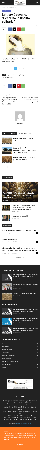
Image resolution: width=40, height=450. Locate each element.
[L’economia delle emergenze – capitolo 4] (7, 286)
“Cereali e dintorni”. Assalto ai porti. (24, 293)
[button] (3, 2)
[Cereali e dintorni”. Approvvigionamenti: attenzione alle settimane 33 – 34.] (7, 150)
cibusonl (5, 25)
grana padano (26, 75)
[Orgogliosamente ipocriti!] (6, 218)
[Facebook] (10, 29)
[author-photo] (20, 121)
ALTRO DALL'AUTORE (25, 133)
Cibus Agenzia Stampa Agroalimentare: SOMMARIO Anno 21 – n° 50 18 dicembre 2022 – (11, 101)
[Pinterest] (19, 29)
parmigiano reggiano (8, 77)
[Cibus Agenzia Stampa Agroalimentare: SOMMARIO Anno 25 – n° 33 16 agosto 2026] (7, 321)
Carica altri (19, 257)
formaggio (18, 75)
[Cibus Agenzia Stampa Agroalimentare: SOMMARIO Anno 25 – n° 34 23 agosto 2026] (7, 277)
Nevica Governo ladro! (10, 239)
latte (34, 75)
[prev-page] (3, 167)
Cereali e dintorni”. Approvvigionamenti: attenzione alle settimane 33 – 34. (24, 150)
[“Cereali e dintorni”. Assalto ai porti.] (7, 140)
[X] (14, 29)
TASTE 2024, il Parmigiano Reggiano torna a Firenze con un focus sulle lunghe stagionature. (20, 195)
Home (3, 7)
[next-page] (6, 167)
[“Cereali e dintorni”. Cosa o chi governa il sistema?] (7, 159)
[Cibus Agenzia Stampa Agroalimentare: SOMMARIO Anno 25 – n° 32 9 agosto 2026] (7, 330)
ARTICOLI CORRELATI (9, 133)
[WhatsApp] (23, 29)
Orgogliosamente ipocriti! (20, 216)
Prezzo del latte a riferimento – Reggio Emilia (19, 230)
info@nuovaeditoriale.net (23, 423)
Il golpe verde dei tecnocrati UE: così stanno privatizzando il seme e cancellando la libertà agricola (23, 207)
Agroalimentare (11, 7)
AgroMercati (11, 75)
